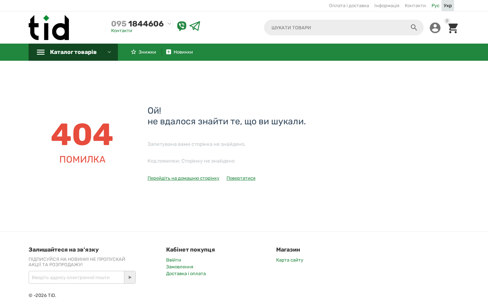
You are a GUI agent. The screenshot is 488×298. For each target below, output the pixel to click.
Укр (448, 5)
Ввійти (173, 260)
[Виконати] (129, 277)
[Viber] (181, 26)
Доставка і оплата (186, 273)
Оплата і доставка (349, 5)
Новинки (183, 52)
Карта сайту (289, 260)
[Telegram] (194, 26)
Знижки (147, 52)
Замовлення (179, 266)
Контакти (415, 5)
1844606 (137, 24)
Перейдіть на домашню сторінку (183, 178)
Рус (435, 5)
